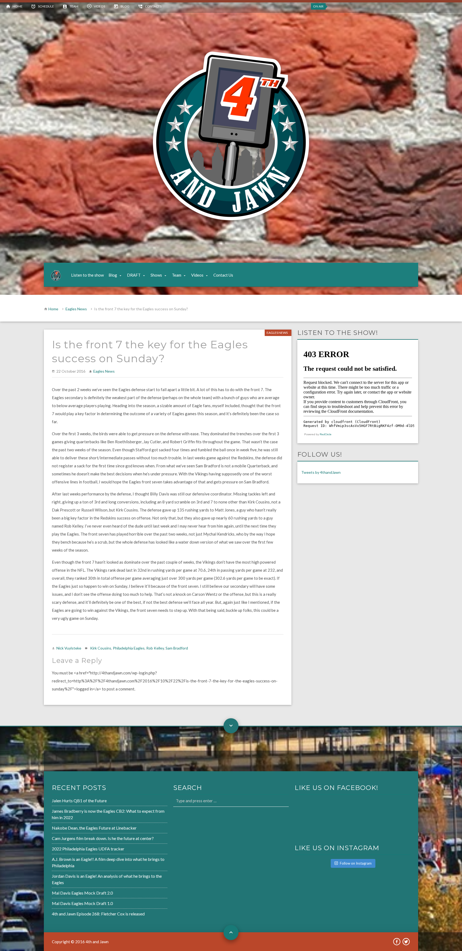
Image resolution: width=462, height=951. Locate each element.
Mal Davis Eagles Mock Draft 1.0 (82, 903)
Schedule (46, 6)
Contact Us (223, 275)
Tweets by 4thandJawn (321, 472)
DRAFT (134, 275)
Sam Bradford (176, 648)
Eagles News (76, 309)
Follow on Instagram (356, 863)
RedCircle (326, 434)
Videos (99, 6)
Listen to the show (87, 275)
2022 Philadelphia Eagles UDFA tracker (88, 848)
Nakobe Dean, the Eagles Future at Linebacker (94, 827)
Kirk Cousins (100, 648)
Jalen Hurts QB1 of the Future (79, 800)
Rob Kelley (155, 648)
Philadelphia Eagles (129, 648)
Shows (156, 275)
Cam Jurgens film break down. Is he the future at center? (103, 838)
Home (17, 6)
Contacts (153, 6)
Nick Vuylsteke (68, 648)
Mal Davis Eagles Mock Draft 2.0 (82, 892)
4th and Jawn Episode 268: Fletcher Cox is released (98, 913)
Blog (125, 6)
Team (74, 6)
